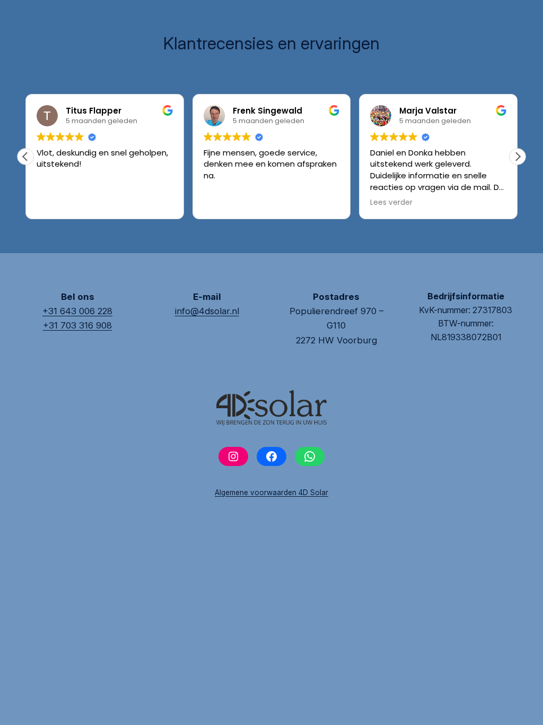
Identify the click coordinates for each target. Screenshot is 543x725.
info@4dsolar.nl (207, 311)
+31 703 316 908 (77, 325)
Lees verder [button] (391, 203)
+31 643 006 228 (77, 311)
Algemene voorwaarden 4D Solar (271, 492)
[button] (518, 157)
